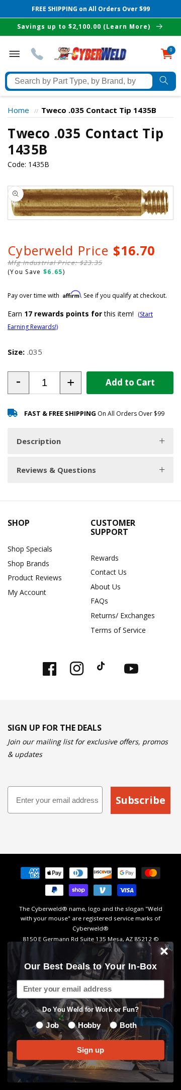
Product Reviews (35, 577)
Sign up (90, 1050)
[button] (18, 382)
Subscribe (140, 800)
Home (18, 110)
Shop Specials (30, 549)
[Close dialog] (164, 951)
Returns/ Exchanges (122, 615)
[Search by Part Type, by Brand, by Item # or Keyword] (164, 81)
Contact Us (108, 572)
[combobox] (79, 81)
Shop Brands (28, 563)
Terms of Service (118, 630)
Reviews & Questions (56, 470)
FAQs (99, 601)
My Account (27, 592)
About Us (105, 586)
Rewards (104, 558)
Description (39, 441)
